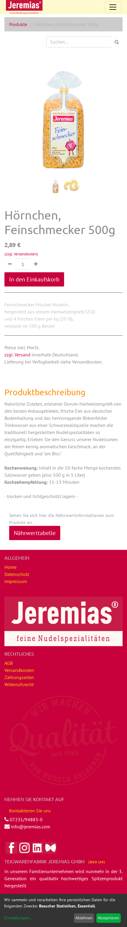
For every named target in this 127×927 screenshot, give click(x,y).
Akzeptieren (108, 917)
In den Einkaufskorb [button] (34, 279)
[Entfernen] (9, 264)
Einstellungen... (18, 917)
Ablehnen (83, 917)
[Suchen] (117, 41)
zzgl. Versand (17, 355)
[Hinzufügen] (35, 264)
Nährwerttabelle (35, 533)
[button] (13, 115)
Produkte (18, 24)
